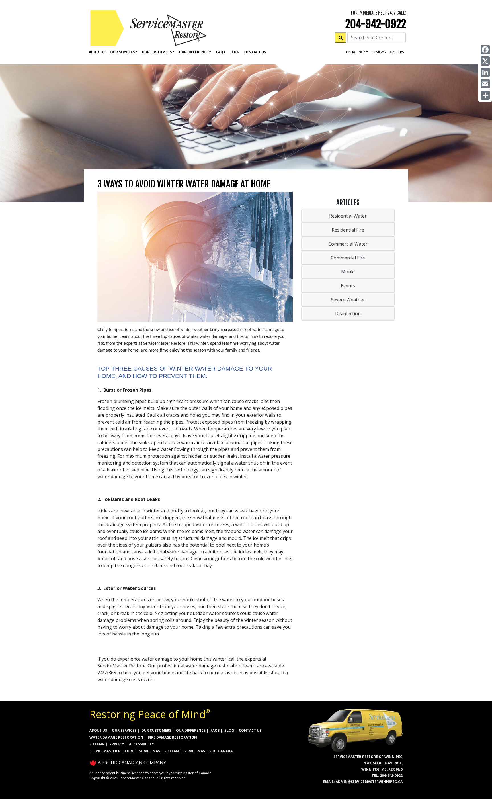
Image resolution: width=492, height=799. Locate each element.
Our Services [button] (122, 52)
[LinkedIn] (485, 72)
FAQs (215, 730)
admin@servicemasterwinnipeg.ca (369, 781)
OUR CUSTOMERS (156, 730)
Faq (220, 52)
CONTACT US (250, 730)
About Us (97, 52)
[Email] (485, 83)
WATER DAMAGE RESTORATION (116, 737)
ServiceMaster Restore (111, 751)
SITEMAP (96, 744)
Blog (234, 52)
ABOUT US (98, 730)
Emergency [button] (355, 52)
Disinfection (348, 313)
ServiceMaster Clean (159, 751)
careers (397, 52)
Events (348, 286)
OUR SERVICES (124, 730)
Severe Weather (348, 300)
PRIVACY (116, 744)
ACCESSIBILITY (141, 744)
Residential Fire (348, 230)
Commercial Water (348, 244)
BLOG (229, 730)
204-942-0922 (375, 24)
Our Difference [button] (193, 52)
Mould (348, 272)
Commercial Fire (348, 258)
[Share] (485, 95)
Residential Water (348, 216)
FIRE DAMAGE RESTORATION (172, 737)
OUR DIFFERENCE (191, 730)
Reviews (379, 52)
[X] (485, 61)
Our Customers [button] (157, 52)
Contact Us (254, 52)
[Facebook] (485, 49)
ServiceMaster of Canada (208, 751)
